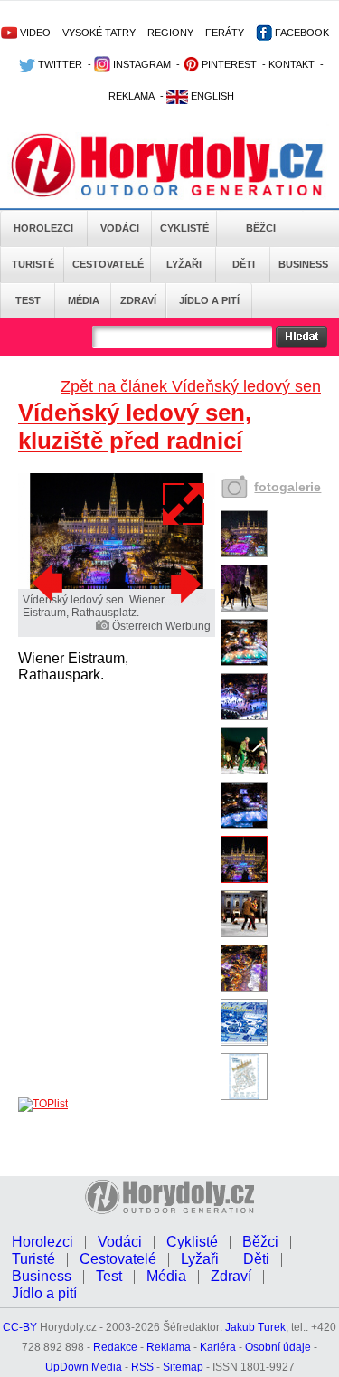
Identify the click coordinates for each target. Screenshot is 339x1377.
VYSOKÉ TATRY (99, 32)
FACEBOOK (300, 32)
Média (83, 300)
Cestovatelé (108, 264)
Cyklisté (184, 228)
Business (303, 264)
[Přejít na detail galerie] (116, 585)
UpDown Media (83, 1367)
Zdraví (138, 300)
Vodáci (119, 228)
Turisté (33, 264)
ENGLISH (211, 95)
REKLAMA (131, 95)
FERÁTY (224, 32)
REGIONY (170, 32)
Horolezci (43, 228)
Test (28, 300)
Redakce (115, 1347)
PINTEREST (228, 64)
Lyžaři (184, 264)
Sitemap (183, 1367)
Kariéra (218, 1347)
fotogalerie (287, 487)
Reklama (168, 1347)
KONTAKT (291, 64)
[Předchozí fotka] (49, 583)
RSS (142, 1367)
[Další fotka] (183, 583)
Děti (243, 264)
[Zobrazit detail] (244, 553)
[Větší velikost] (184, 504)
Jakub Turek (255, 1327)
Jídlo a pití (209, 300)
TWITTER (58, 64)
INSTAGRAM (140, 64)
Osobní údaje (278, 1347)
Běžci (261, 228)
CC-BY (20, 1327)
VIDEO (34, 32)
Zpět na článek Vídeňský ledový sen (191, 386)
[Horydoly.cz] (169, 162)
